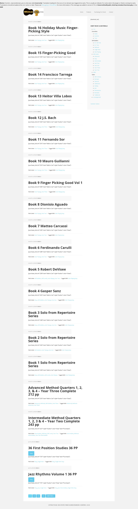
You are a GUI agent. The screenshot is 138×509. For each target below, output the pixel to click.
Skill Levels (44, 278)
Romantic (96, 92)
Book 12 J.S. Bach (42, 117)
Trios (95, 38)
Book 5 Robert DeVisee (47, 269)
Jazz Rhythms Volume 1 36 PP (52, 474)
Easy (36, 300)
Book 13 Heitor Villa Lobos (50, 96)
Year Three (44, 127)
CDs (94, 29)
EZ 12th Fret (97, 43)
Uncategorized (97, 97)
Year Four (44, 40)
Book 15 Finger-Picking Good (52, 52)
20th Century (97, 77)
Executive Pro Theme (63, 505)
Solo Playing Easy (59, 40)
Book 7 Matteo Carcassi (47, 226)
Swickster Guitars (95, 104)
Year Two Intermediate (41, 435)
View (31, 453)
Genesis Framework (75, 505)
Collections (97, 83)
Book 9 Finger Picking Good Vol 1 (55, 182)
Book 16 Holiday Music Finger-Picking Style (53, 29)
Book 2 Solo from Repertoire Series (51, 339)
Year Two (44, 213)
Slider (94, 72)
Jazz (39, 488)
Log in (88, 505)
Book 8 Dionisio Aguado (48, 204)
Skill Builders (38, 278)
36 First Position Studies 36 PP (53, 448)
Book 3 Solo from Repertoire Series (51, 314)
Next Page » (50, 496)
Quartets (96, 36)
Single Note (41, 461)
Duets (96, 34)
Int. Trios (96, 45)
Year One (54, 300)
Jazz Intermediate (62, 488)
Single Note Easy (59, 461)
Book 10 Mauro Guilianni (48, 161)
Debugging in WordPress (49, 5)
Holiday (96, 86)
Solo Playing (38, 40)
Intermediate (38, 433)
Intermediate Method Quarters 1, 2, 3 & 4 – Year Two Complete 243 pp (54, 421)
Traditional (97, 95)
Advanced (37, 403)
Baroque (96, 79)
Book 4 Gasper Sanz (44, 291)
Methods (42, 403)
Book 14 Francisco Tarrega (50, 74)
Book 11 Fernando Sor (46, 139)
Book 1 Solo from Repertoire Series (51, 364)
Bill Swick (33, 12)
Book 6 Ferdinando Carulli (49, 247)
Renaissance (97, 90)
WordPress (83, 505)
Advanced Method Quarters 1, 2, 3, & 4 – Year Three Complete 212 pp (55, 391)
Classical (96, 81)
